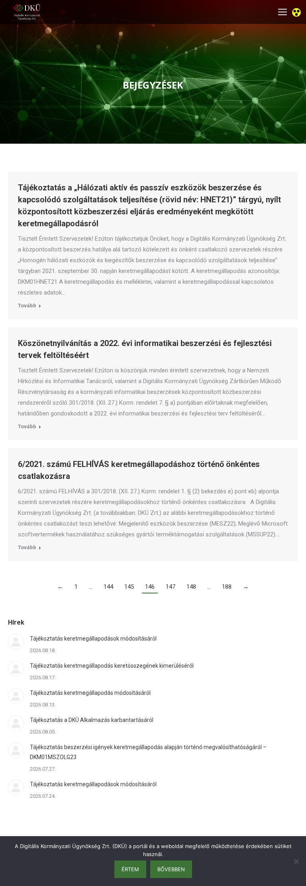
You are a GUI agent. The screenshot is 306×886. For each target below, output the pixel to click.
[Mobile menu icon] (282, 12)
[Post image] (16, 642)
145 (129, 586)
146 (150, 586)
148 (191, 586)
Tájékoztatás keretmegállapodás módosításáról (90, 693)
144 (108, 586)
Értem (130, 869)
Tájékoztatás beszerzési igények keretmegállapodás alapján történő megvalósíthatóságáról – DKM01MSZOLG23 (148, 752)
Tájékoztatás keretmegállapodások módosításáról (93, 638)
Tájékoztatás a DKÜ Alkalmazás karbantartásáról (91, 720)
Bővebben (171, 869)
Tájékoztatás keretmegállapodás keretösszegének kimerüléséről (112, 666)
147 (170, 586)
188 (226, 586)
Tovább (27, 306)
